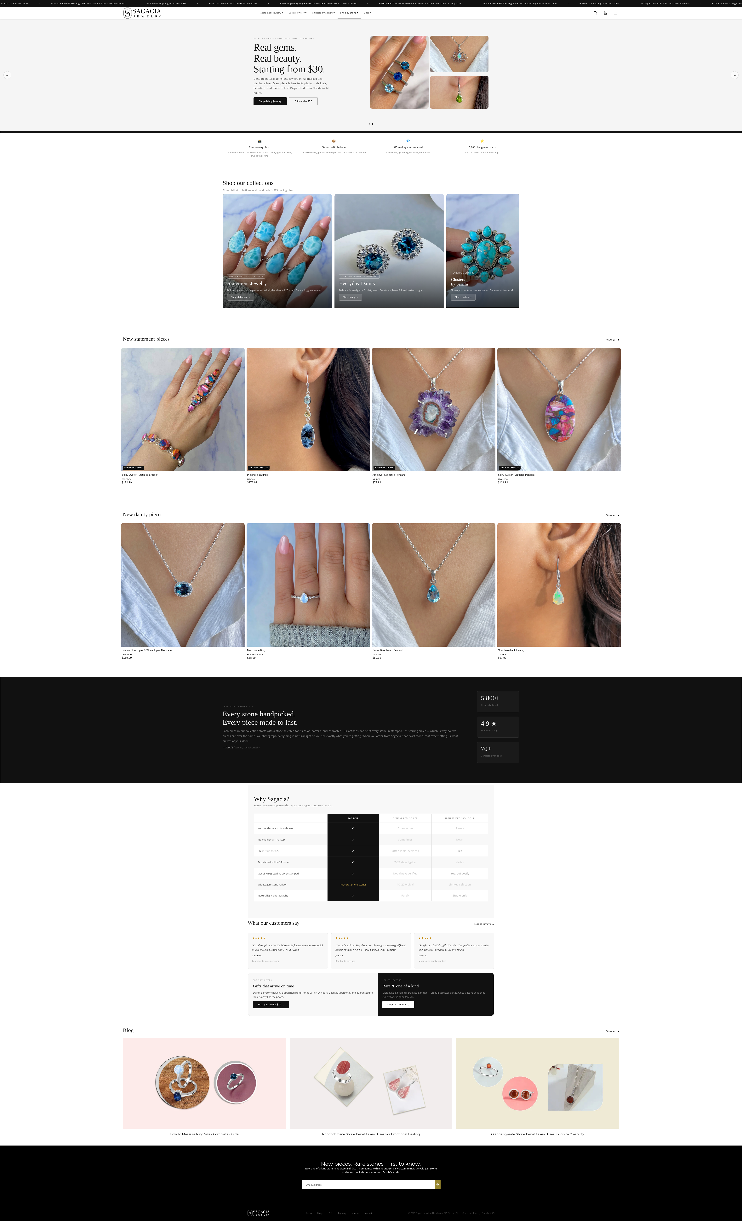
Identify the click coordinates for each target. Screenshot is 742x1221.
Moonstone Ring (256, 650)
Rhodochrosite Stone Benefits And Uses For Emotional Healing (371, 1134)
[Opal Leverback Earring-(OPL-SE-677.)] (559, 585)
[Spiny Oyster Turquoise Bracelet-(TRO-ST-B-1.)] (183, 409)
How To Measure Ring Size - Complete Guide (204, 1134)
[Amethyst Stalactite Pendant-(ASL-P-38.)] (433, 409)
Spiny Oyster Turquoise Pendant (516, 474)
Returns (355, 1213)
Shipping (341, 1213)
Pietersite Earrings (257, 474)
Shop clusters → (463, 297)
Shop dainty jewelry (270, 101)
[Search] (595, 13)
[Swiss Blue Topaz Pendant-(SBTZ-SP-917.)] (433, 585)
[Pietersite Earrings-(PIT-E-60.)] (308, 409)
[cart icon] (615, 13)
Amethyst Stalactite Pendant (389, 474)
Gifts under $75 (303, 101)
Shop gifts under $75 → (271, 1004)
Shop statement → (240, 297)
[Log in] (605, 13)
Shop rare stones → (398, 1004)
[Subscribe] (438, 1184)
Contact (368, 1213)
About (309, 1213)
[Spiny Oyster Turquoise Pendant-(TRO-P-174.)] (559, 409)
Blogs (320, 1213)
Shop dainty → (350, 297)
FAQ (330, 1213)
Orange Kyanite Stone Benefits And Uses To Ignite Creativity (537, 1134)
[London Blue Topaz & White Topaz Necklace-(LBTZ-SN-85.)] (183, 585)
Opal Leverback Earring (511, 650)
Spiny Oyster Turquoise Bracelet (140, 474)
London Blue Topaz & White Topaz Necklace (147, 650)
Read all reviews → (484, 923)
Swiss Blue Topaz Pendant (388, 650)
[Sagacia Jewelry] (142, 13)
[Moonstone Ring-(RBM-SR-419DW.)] (308, 585)
